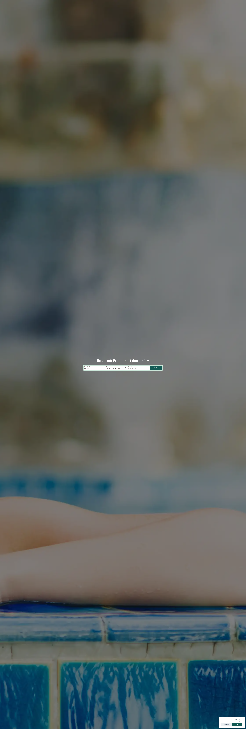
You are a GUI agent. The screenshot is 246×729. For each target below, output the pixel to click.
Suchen (156, 368)
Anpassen (226, 724)
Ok (237, 724)
